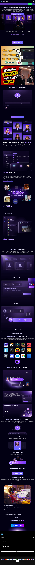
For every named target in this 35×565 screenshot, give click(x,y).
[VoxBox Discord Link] (4, 547)
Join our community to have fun (8, 246)
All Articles (16, 517)
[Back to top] (33, 507)
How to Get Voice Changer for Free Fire (12, 505)
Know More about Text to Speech (17, 333)
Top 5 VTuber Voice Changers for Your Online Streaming (15, 510)
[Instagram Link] (9, 547)
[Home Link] (5, 534)
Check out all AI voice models (7, 180)
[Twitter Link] (7, 547)
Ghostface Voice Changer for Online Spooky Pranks (14, 509)
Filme (4, 1)
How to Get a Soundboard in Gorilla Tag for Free (14, 514)
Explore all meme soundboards (7, 213)
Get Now (31, 286)
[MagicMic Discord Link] (5, 547)
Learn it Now (17, 551)
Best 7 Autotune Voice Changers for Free (12, 512)
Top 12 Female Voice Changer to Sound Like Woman (14, 507)
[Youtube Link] (2, 547)
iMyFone (7, 1)
